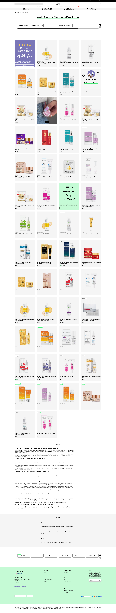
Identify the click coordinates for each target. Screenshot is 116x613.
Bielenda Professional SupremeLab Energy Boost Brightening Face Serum (46, 348)
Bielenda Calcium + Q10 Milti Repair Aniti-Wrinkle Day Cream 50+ (24, 149)
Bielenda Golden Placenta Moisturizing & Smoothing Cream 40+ (46, 92)
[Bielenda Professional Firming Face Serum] (69, 221)
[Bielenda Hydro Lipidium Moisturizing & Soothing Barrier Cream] (46, 164)
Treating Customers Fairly (68, 590)
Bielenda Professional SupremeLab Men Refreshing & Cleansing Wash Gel (69, 263)
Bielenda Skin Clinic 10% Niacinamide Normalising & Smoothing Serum (46, 377)
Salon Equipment (78, 555)
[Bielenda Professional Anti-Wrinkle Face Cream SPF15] (69, 50)
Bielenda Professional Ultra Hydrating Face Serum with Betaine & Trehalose (24, 434)
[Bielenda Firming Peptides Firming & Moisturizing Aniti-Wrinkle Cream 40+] (24, 164)
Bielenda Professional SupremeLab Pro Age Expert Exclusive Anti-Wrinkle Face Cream (91, 206)
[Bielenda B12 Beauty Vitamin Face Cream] (69, 364)
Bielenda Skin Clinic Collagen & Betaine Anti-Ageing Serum (24, 234)
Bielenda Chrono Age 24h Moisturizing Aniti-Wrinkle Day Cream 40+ (24, 120)
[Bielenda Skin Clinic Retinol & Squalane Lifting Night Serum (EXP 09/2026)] (24, 364)
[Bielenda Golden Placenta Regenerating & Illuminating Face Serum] (24, 335)
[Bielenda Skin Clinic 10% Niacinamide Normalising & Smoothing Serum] (46, 364)
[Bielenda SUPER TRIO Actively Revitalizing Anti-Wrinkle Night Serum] (46, 136)
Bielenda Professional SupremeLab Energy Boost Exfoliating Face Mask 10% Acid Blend (68, 405)
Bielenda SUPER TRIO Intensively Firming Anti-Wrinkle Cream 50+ (91, 263)
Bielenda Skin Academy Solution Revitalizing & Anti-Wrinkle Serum (46, 206)
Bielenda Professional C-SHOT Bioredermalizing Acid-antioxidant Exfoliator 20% (45, 320)
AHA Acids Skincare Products (92, 25)
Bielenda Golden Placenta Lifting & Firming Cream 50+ (24, 291)
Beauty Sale (23, 555)
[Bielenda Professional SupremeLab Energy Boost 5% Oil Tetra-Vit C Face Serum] (24, 79)
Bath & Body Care (92, 555)
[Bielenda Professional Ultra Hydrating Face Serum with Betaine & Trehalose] (24, 421)
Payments (66, 575)
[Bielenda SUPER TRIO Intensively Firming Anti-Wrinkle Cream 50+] (91, 250)
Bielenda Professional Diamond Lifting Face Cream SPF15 (68, 320)
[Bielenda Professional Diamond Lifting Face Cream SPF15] (69, 307)
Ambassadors (46, 577)
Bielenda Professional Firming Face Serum (67, 233)
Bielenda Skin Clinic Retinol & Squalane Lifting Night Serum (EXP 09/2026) (24, 377)
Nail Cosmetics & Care (64, 555)
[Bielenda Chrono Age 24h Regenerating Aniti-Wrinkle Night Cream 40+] (24, 193)
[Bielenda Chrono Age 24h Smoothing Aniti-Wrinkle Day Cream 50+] (91, 107)
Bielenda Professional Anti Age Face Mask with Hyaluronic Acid (90, 63)
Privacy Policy (66, 592)
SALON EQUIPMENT (49, 6)
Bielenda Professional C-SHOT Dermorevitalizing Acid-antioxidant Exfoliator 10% (46, 63)
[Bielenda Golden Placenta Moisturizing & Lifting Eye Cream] (91, 221)
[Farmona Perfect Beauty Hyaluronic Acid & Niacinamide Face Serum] (24, 250)
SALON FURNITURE (40, 6)
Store (45, 575)
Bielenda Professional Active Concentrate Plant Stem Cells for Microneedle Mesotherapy (91, 320)
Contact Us (66, 572)
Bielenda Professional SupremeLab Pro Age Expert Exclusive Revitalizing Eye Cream (91, 149)
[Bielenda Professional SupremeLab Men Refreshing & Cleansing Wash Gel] (69, 250)
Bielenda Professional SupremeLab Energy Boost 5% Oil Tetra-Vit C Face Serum (24, 92)
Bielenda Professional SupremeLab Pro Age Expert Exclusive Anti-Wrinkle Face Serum (46, 405)
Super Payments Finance (68, 586)
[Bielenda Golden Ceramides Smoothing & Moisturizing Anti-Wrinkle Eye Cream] (46, 250)
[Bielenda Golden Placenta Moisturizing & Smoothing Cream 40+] (46, 79)
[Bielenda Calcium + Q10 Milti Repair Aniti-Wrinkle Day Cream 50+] (24, 136)
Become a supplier (47, 583)
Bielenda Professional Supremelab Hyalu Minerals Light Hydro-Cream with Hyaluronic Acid (68, 92)
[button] (101, 4)
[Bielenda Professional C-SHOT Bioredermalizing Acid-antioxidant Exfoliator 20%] (46, 307)
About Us (45, 572)
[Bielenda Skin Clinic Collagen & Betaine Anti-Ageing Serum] (24, 221)
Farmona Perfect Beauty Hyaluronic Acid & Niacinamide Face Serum (23, 263)
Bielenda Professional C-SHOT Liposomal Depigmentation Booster (44, 234)
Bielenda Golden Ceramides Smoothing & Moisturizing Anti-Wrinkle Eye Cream (44, 263)
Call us (91, 0)
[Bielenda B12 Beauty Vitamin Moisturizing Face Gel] (46, 421)
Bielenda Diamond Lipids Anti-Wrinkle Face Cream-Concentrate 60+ (69, 177)
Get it (34, 0)
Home (15, 12)
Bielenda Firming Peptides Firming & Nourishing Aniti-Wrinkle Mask (45, 291)
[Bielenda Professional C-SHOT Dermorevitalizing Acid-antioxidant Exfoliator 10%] (46, 50)
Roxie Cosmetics (19, 600)
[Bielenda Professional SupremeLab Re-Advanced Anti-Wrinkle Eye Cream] (69, 335)
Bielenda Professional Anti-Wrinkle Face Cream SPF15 (69, 62)
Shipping (69, 208)
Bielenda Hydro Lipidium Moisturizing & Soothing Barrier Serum (90, 348)
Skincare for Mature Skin (23, 25)
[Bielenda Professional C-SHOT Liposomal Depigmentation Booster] (46, 221)
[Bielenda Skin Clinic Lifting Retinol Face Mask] (69, 278)
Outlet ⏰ (77, 6)
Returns (65, 577)
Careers (45, 581)
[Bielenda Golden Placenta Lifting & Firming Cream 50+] (24, 278)
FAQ (65, 579)
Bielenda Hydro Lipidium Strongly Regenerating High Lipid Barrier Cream (91, 291)
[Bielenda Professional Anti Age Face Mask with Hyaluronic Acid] (91, 50)
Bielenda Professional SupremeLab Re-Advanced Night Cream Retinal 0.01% (90, 177)
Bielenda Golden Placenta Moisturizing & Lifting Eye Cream (91, 234)
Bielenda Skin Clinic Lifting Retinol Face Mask (67, 290)
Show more (58, 444)
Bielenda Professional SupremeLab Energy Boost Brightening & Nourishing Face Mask (24, 405)
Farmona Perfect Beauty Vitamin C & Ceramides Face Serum (91, 377)
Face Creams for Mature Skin (51, 25)
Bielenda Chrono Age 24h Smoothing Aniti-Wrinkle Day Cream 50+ (91, 120)
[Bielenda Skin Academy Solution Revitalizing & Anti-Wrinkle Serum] (46, 193)
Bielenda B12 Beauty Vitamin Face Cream (67, 376)
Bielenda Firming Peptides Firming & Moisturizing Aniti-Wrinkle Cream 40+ (24, 177)
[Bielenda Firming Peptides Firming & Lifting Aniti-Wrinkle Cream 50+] (91, 392)
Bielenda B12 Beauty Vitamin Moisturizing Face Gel (46, 433)
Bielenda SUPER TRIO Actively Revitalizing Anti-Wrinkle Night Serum (45, 149)
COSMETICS (61, 6)
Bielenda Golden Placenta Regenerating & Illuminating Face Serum (22, 348)
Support (95, 0)
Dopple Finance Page (67, 581)
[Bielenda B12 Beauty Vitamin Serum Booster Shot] (69, 107)
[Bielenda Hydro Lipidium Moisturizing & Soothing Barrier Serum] (91, 335)
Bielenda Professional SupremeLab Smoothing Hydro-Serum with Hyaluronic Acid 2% (68, 149)
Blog (44, 574)
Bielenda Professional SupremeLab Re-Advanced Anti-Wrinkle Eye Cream (68, 348)
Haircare (51, 555)
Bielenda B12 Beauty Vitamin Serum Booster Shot (68, 119)
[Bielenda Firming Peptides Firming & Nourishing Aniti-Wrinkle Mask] (46, 278)
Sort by (15, 37)
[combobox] (28, 4)
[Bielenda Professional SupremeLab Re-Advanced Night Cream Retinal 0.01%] (91, 164)
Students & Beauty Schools (48, 579)
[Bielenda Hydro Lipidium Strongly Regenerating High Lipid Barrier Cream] (91, 278)
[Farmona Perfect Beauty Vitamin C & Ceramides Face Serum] (91, 364)
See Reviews (25, 65)
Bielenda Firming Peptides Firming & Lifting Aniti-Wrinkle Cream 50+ (90, 405)
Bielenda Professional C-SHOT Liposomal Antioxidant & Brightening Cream (24, 320)
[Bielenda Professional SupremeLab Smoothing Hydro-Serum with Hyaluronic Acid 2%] (69, 136)
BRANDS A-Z (67, 6)
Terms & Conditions (67, 588)
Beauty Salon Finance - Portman (69, 583)
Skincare (37, 555)
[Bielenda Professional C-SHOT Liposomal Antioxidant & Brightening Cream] (24, 307)
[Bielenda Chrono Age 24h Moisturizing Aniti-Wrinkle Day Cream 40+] (24, 107)
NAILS (56, 6)
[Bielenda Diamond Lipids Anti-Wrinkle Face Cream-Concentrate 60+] (69, 164)
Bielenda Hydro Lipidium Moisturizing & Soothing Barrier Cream (46, 177)
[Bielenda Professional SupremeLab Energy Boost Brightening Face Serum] (46, 335)
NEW (73, 6)
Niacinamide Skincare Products (78, 25)
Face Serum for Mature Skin (37, 25)
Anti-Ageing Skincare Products (22, 12)
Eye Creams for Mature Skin (64, 25)
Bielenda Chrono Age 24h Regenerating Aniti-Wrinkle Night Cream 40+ (24, 206)
